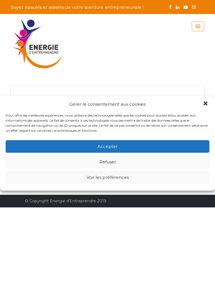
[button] (206, 104)
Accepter (107, 146)
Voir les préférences (108, 177)
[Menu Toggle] (198, 26)
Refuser (107, 162)
